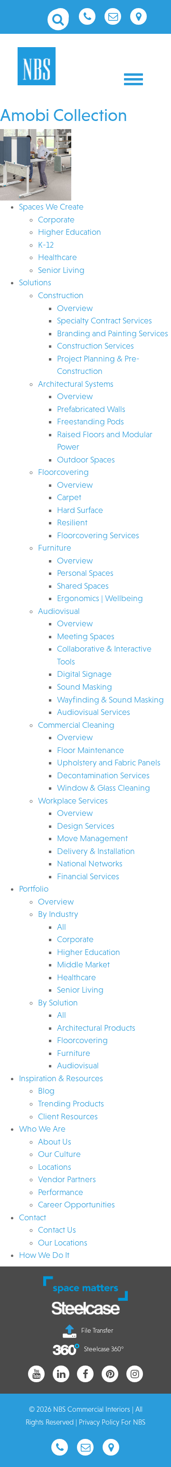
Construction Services (95, 346)
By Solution (58, 1002)
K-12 (46, 245)
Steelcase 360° (104, 1349)
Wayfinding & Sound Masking (110, 699)
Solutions (35, 282)
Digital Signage (84, 674)
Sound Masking (84, 687)
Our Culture (59, 1154)
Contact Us (57, 1230)
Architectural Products (96, 1028)
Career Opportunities (76, 1204)
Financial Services (88, 876)
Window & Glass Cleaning (103, 788)
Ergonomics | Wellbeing (100, 598)
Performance (60, 1192)
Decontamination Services (103, 775)
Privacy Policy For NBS (112, 1422)
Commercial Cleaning (76, 725)
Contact (32, 1217)
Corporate (56, 219)
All (61, 927)
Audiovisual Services (93, 712)
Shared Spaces (83, 586)
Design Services (85, 826)
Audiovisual (59, 611)
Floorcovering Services (98, 535)
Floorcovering (63, 472)
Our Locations (62, 1242)
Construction (61, 295)
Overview (75, 308)
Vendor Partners (67, 1179)
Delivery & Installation (96, 851)
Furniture (54, 548)
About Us (54, 1141)
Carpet (69, 497)
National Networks (90, 863)
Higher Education (69, 232)
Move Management (92, 838)
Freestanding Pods (90, 421)
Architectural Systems (76, 384)
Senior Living (61, 270)
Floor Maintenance (90, 750)
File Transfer (97, 1330)
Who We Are (42, 1129)
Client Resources (68, 1116)
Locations (54, 1167)
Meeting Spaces (85, 636)
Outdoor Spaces (86, 459)
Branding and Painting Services (112, 333)
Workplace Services (73, 800)
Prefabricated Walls (91, 409)
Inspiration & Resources (61, 1078)
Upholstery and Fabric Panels (109, 762)
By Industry (58, 914)
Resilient (72, 522)
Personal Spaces (85, 573)
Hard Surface (80, 510)
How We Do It (44, 1255)
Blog (46, 1090)
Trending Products (71, 1103)
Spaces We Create (51, 206)
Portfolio (33, 889)
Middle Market (83, 964)
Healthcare (57, 257)
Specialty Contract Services (104, 320)
